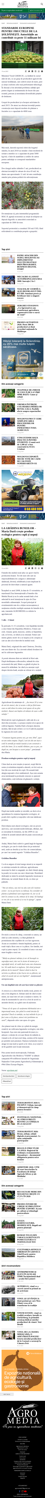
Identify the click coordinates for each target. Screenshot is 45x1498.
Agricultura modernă (12, 23)
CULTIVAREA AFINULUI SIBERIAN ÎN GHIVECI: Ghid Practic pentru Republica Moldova (29, 1252)
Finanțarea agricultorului (22, 1470)
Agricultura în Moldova (22, 1446)
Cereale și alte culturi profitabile (22, 1461)
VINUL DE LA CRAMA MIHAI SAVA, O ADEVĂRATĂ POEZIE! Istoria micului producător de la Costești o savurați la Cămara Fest (29, 1337)
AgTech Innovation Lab (36, 10)
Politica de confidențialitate (22, 1441)
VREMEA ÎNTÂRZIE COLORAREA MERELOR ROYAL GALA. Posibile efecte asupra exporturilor (29, 407)
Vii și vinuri (23, 1458)
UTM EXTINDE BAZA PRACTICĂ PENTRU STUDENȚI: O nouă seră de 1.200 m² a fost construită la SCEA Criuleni (28, 443)
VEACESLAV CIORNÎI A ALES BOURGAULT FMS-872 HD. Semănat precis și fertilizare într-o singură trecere (29, 293)
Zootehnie (22, 1459)
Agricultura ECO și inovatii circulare (22, 1468)
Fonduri (22, 1474)
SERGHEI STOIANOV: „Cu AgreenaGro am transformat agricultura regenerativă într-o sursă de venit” (28, 310)
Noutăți (22, 1443)
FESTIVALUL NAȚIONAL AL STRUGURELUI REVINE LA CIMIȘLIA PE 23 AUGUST (29, 1120)
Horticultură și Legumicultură (28, 23)
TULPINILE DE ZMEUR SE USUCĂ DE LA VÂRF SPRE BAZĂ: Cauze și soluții (28, 393)
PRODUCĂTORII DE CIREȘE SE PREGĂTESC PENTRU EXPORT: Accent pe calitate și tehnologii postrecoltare (29, 1208)
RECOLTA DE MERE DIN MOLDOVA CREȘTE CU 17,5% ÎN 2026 (29, 1194)
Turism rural (22, 1456)
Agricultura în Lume (22, 1448)
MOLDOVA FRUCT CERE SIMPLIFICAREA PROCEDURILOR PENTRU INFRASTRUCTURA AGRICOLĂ (29, 424)
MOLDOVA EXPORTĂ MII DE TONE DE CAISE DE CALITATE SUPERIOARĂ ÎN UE (29, 460)
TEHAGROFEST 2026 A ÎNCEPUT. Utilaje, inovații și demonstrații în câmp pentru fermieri (29, 1106)
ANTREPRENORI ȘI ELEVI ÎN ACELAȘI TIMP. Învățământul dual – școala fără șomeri (28, 1275)
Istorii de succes (22, 1449)
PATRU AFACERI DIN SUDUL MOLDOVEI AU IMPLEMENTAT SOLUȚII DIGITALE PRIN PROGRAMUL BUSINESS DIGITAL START (28, 262)
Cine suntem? (22, 1437)
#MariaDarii (7, 1081)
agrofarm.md (12, 1070)
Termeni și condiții (23, 1439)
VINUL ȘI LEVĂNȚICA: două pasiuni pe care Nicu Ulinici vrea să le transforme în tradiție (28, 1302)
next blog (7, 1394)
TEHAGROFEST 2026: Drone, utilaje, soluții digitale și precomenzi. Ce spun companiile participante (28, 1136)
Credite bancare (22, 1476)
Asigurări (22, 1478)
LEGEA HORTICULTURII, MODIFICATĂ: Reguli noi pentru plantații (29, 1224)
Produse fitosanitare (22, 1464)
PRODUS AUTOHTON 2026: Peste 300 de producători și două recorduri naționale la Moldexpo (27, 326)
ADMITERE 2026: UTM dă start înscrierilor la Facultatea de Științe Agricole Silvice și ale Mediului (28, 1171)
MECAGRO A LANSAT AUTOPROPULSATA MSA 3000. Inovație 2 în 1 (29, 278)
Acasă (3, 23)
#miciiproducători (8, 1076)
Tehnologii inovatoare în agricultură (22, 1466)
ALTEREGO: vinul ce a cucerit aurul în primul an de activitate (29, 1288)
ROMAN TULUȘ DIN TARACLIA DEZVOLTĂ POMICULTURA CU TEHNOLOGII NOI (28, 1238)
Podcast (22, 1452)
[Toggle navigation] (3, 4)
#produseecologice (24, 1076)
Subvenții (22, 1473)
